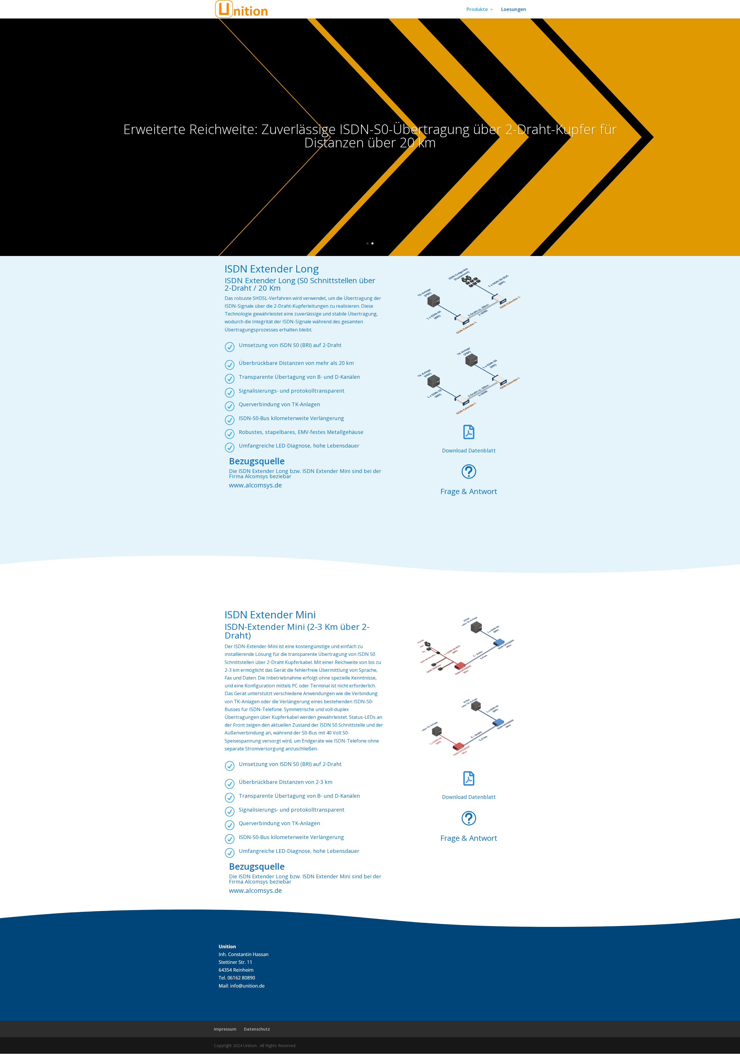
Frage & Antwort (468, 491)
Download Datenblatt (469, 450)
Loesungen (513, 9)
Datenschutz (257, 1029)
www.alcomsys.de (255, 484)
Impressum (225, 1029)
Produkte (477, 9)
